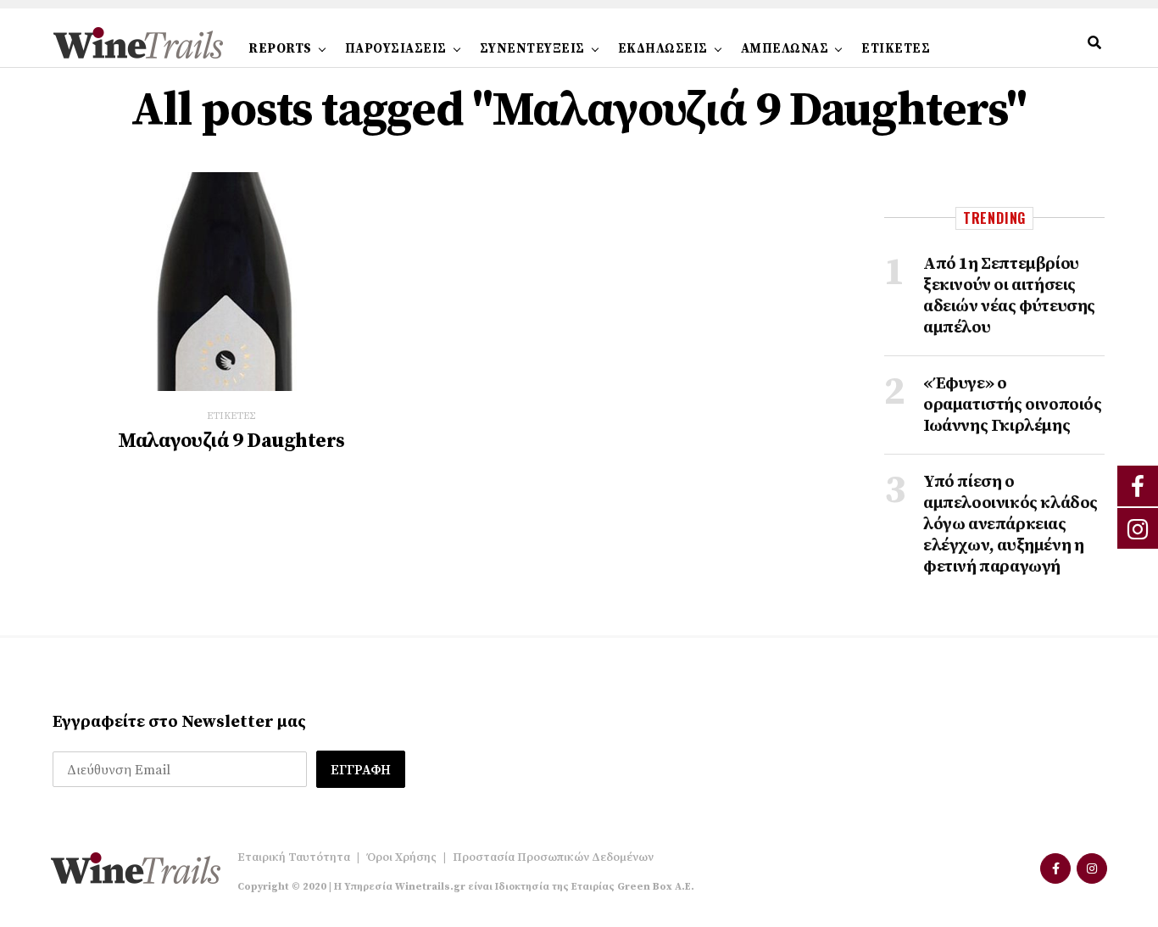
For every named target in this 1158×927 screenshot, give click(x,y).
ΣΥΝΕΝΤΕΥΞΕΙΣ (532, 49)
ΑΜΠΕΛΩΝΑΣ (785, 49)
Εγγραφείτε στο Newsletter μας (179, 722)
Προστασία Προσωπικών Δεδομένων (553, 857)
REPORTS (280, 49)
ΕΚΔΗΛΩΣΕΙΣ (663, 49)
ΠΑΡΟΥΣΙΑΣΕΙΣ (396, 49)
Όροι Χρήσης (401, 857)
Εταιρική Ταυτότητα (293, 857)
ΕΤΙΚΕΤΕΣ (895, 49)
